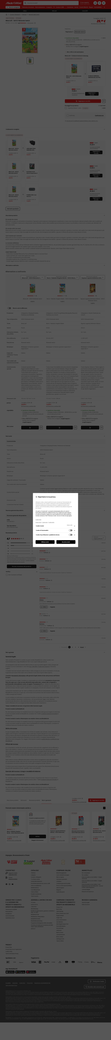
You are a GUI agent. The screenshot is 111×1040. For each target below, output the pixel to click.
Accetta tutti (66, 542)
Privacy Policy (38, 522)
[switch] (70, 530)
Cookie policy (51, 522)
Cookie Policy (38, 519)
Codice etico (45, 522)
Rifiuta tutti (45, 542)
